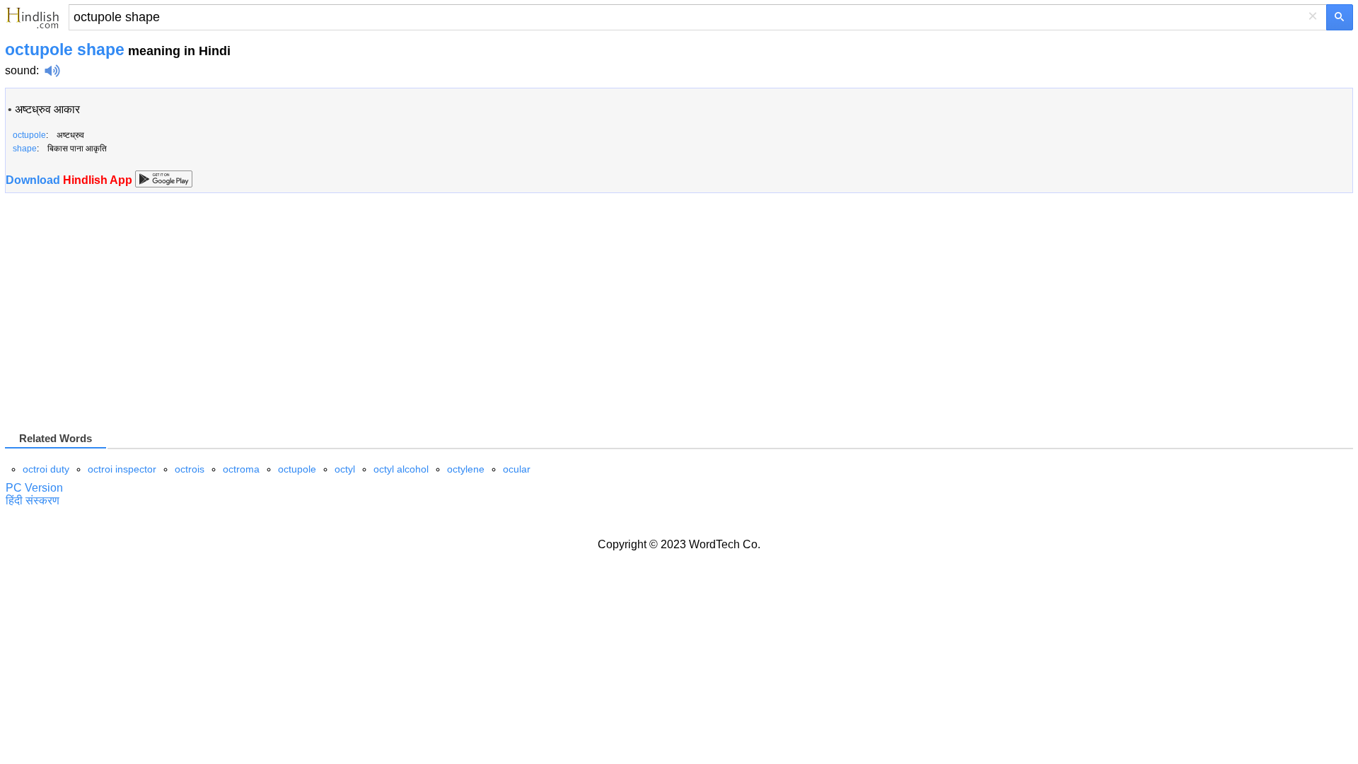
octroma (241, 469)
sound (20, 70)
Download (70, 180)
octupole (297, 469)
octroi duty (46, 469)
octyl (345, 469)
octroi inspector (122, 469)
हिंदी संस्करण (32, 500)
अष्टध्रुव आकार (47, 109)
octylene (465, 469)
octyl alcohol (401, 469)
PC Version (34, 488)
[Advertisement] (124, 318)
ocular (516, 469)
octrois (189, 469)
